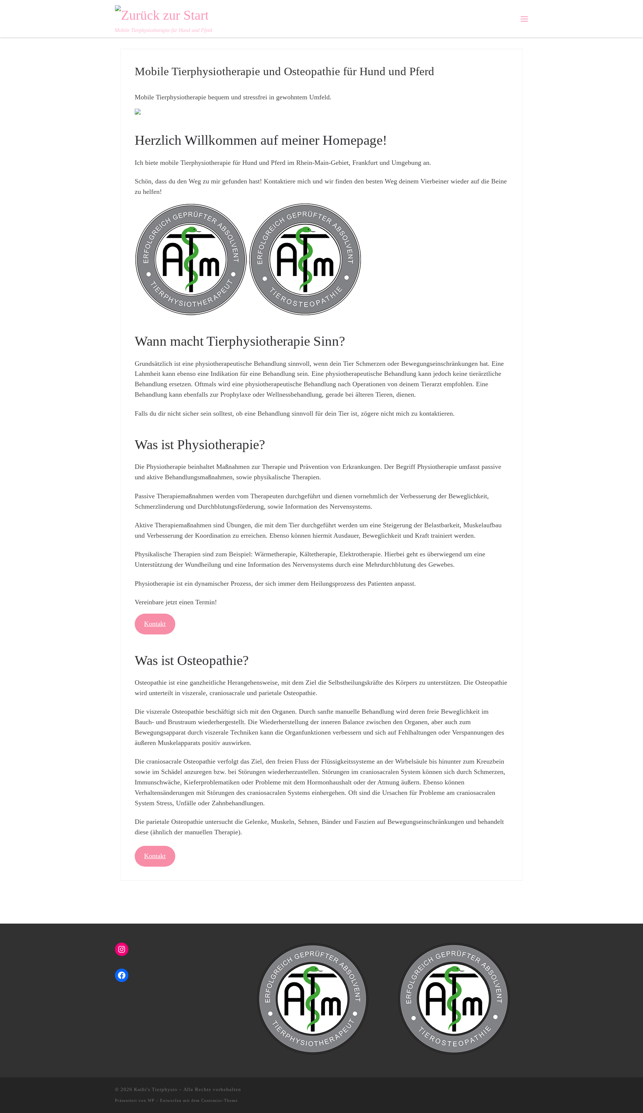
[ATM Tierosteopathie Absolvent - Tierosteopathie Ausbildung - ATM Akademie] (305, 258)
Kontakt (155, 623)
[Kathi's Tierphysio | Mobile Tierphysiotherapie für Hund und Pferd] (161, 13)
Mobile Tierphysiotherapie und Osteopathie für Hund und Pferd (284, 71)
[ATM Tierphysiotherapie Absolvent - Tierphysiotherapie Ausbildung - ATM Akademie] (192, 258)
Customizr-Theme (219, 1100)
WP (151, 1100)
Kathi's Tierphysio (155, 1089)
